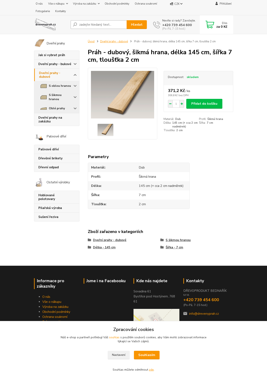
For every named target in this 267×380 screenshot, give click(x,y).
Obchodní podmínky (117, 4)
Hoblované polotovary (46, 197)
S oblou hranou (60, 86)
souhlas (114, 337)
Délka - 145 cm (104, 247)
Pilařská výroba (50, 208)
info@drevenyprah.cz (204, 314)
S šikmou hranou (55, 97)
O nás (39, 4)
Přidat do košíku (204, 103)
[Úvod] (50, 24)
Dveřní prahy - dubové (49, 75)
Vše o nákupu (56, 4)
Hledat (136, 24)
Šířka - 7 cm (174, 247)
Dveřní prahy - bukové (54, 64)
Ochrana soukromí (146, 4)
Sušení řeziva (48, 217)
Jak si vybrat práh (51, 55)
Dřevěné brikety (50, 158)
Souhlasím (146, 355)
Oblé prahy (57, 108)
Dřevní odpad (48, 167)
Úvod (91, 41)
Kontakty (60, 11)
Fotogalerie (43, 11)
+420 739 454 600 (177, 25)
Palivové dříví (48, 149)
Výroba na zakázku (84, 4)
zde (151, 370)
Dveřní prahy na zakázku (50, 119)
